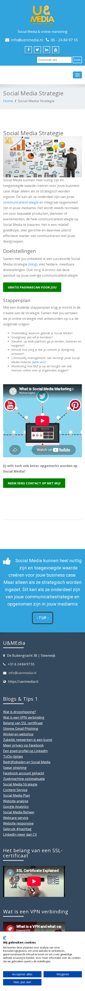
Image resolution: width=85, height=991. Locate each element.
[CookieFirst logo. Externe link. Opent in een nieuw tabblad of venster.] (4, 938)
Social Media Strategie (20, 784)
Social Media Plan (16, 795)
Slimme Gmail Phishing (20, 728)
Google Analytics (16, 806)
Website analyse (15, 801)
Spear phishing (15, 767)
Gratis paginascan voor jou (32, 287)
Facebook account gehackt (23, 773)
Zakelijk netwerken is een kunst (27, 739)
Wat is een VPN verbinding (23, 717)
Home (8, 100)
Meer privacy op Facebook (23, 745)
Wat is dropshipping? (19, 712)
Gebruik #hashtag (17, 829)
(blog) (32, 264)
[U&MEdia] (42, 14)
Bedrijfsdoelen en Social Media (26, 762)
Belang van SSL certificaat (23, 723)
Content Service (15, 790)
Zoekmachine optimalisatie (24, 778)
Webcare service (15, 818)
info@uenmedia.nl (22, 673)
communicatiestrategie (21, 202)
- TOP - (43, 618)
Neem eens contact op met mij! (34, 483)
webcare (38, 362)
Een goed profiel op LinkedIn (25, 751)
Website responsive (18, 823)
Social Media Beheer (18, 812)
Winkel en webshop (18, 734)
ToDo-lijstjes (13, 756)
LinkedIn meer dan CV (20, 834)
